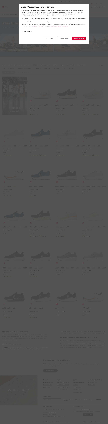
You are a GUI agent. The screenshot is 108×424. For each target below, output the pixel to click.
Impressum (65, 26)
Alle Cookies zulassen (79, 38)
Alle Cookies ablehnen (64, 38)
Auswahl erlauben (49, 38)
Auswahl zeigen (26, 31)
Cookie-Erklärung (36, 26)
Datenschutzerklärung (55, 26)
